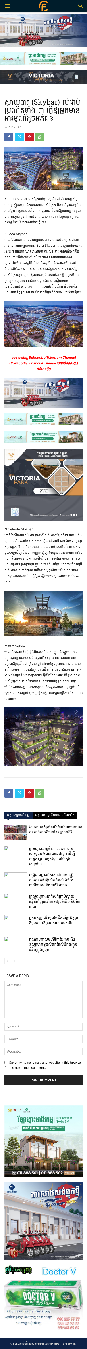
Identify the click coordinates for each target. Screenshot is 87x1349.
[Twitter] (19, 137)
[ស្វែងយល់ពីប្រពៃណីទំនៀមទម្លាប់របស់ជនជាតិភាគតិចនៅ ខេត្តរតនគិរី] (15, 832)
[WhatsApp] (39, 137)
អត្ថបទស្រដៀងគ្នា (18, 815)
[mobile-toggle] (7, 6)
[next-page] (14, 961)
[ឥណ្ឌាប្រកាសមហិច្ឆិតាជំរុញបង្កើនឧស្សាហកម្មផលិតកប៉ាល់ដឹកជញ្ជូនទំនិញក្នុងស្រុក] (15, 944)
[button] (81, 6)
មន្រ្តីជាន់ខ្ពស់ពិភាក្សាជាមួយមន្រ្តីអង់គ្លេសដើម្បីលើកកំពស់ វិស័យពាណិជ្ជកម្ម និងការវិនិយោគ (51, 880)
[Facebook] (8, 137)
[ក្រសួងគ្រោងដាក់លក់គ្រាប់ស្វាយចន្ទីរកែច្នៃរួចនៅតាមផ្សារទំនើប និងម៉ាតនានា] (15, 901)
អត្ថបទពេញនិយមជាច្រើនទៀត (55, 815)
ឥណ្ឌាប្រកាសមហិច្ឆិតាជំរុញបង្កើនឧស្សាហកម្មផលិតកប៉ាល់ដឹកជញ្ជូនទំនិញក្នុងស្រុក (53, 944)
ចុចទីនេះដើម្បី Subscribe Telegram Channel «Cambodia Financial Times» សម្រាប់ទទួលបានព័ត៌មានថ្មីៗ (43, 363)
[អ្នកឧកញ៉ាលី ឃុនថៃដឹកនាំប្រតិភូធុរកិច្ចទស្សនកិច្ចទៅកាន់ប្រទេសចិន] (15, 923)
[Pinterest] (29, 137)
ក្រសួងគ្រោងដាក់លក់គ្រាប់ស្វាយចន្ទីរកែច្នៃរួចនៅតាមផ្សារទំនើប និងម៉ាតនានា (55, 901)
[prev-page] (7, 961)
